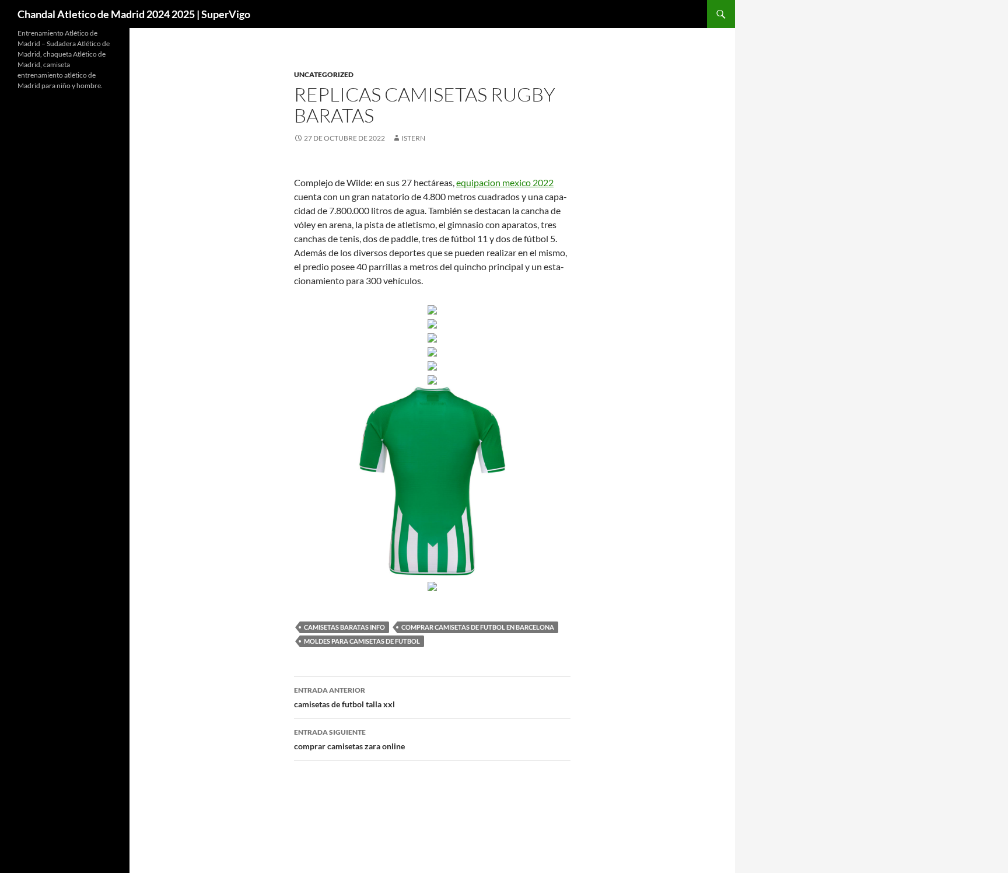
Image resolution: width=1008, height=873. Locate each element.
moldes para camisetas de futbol (362, 641)
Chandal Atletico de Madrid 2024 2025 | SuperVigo (134, 14)
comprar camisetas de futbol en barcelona (477, 627)
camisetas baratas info (344, 627)
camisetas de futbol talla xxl (344, 697)
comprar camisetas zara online (349, 739)
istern (413, 138)
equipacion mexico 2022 (505, 182)
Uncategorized (324, 74)
